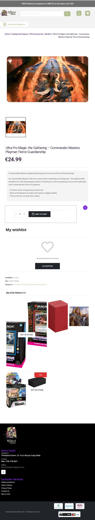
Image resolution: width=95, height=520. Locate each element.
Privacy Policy (6, 488)
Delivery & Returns (8, 482)
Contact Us (5, 491)
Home (7, 34)
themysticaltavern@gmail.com (12, 467)
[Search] (67, 13)
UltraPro (48, 34)
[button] (14, 24)
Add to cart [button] (63, 332)
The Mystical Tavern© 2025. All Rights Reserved (22, 512)
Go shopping (47, 266)
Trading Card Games (19, 34)
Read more (42, 406)
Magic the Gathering (15, 357)
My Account (5, 494)
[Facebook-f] (3, 472)
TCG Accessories (36, 34)
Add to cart (41, 214)
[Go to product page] (58, 316)
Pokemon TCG (13, 394)
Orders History (6, 485)
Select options (37, 369)
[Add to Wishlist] (85, 207)
